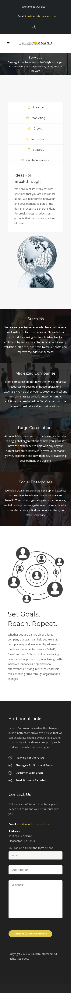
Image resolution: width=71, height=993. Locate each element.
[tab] (36, 107)
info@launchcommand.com (40, 16)
